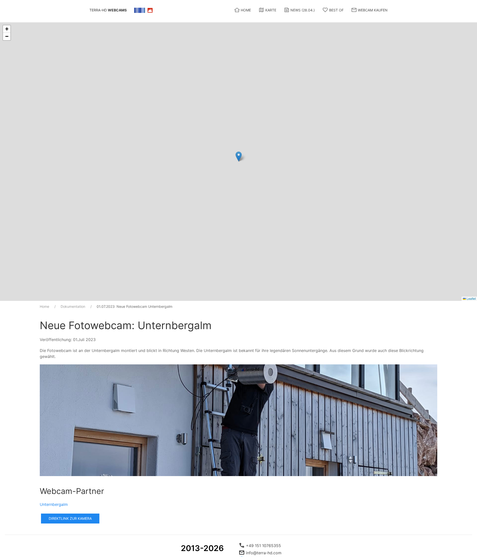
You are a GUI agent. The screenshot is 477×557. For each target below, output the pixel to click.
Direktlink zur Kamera (70, 518)
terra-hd (108, 10)
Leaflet (471, 298)
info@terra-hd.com (263, 552)
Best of (336, 10)
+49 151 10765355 (263, 545)
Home (246, 10)
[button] (239, 156)
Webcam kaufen (373, 10)
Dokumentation (73, 306)
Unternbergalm (54, 504)
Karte (270, 10)
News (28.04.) (302, 10)
